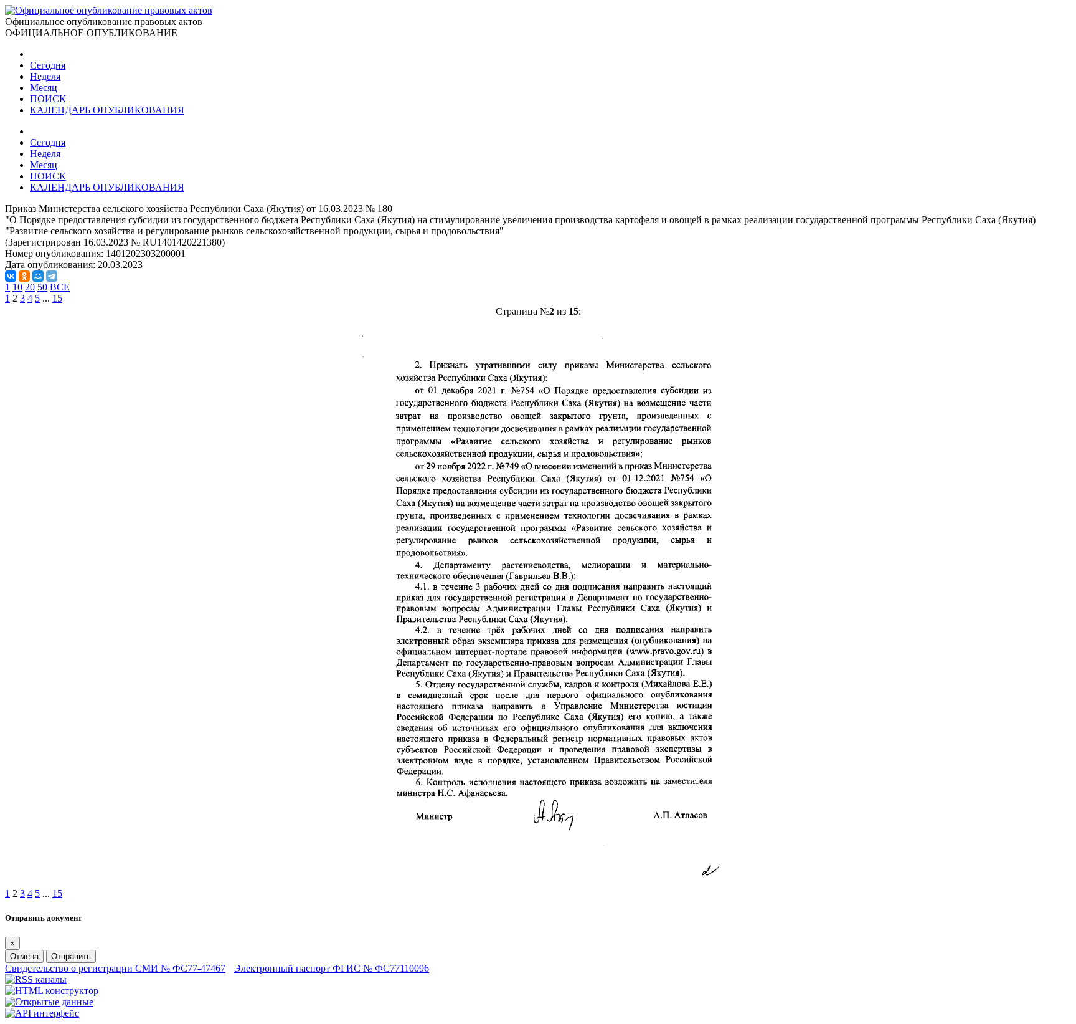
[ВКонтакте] (10, 276)
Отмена (24, 956)
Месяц (43, 87)
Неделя (45, 76)
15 (57, 298)
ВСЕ (60, 287)
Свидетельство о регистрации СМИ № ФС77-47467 (115, 968)
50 (42, 287)
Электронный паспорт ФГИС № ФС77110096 (331, 968)
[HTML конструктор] (51, 990)
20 (30, 287)
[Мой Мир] (38, 276)
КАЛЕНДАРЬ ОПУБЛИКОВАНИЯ (107, 110)
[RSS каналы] (36, 979)
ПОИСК (48, 98)
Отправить (71, 956)
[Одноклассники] (24, 276)
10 (17, 287)
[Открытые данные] (49, 1002)
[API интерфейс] (42, 1013)
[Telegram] (51, 276)
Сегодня (47, 65)
